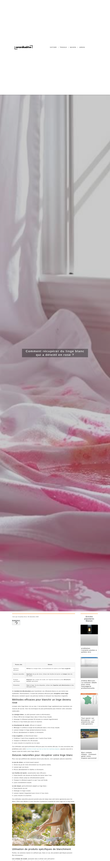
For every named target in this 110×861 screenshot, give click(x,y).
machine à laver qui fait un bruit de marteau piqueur (43, 749)
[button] (19, 620)
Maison (73, 47)
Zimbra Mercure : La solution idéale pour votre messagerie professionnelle (89, 684)
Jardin (82, 47)
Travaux (63, 47)
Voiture (53, 47)
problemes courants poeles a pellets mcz (89, 650)
